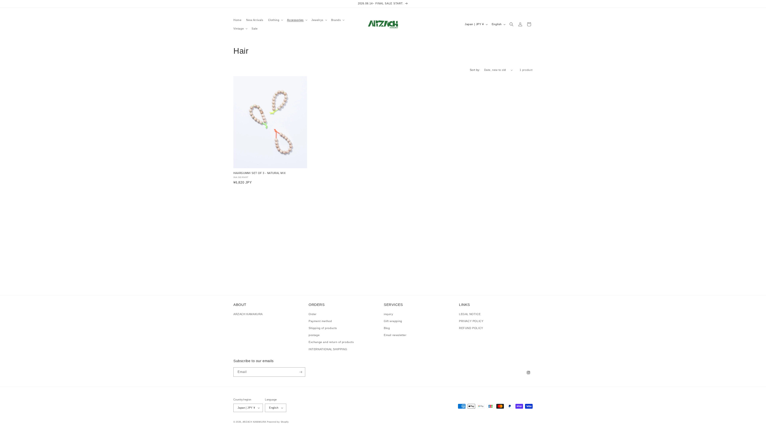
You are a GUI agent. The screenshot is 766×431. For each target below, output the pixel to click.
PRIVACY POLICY (471, 321)
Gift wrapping (393, 321)
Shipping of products (323, 328)
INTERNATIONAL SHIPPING (328, 349)
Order (313, 314)
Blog (387, 328)
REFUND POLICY (471, 328)
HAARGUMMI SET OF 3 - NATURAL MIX (259, 173)
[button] (275, 20)
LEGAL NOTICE (470, 314)
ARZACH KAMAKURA (248, 314)
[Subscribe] (300, 372)
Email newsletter (395, 335)
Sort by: (475, 69)
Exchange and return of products (331, 342)
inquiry (388, 314)
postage (314, 335)
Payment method (320, 321)
